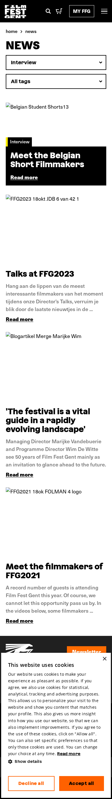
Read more (19, 319)
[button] (56, 761)
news (30, 31)
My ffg (81, 11)
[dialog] (56, 725)
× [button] (104, 659)
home (12, 31)
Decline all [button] (31, 783)
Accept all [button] (81, 783)
